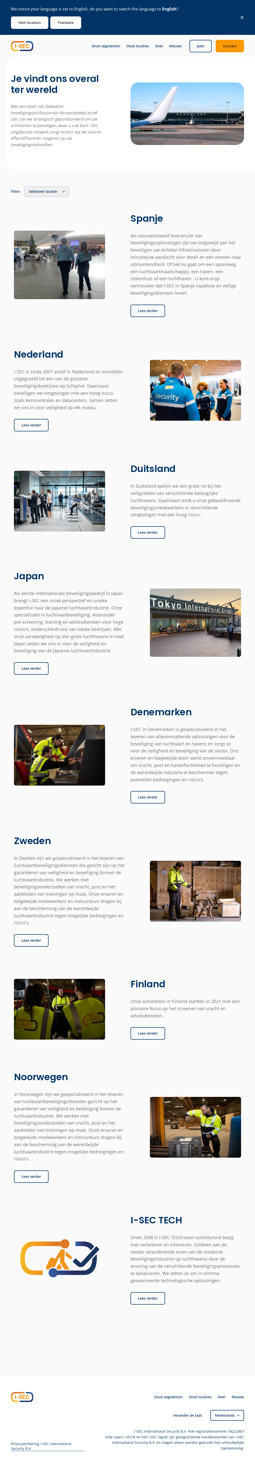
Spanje (146, 218)
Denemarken (161, 712)
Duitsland (153, 468)
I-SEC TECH (156, 1220)
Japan (29, 576)
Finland (147, 984)
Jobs (200, 46)
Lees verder (148, 310)
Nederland (38, 354)
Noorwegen (41, 1076)
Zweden (32, 840)
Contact (230, 46)
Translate (66, 22)
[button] (227, 1415)
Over (159, 46)
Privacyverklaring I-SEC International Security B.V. (41, 1446)
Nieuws (175, 46)
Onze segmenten (106, 46)
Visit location (29, 22)
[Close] (242, 17)
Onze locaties (137, 46)
